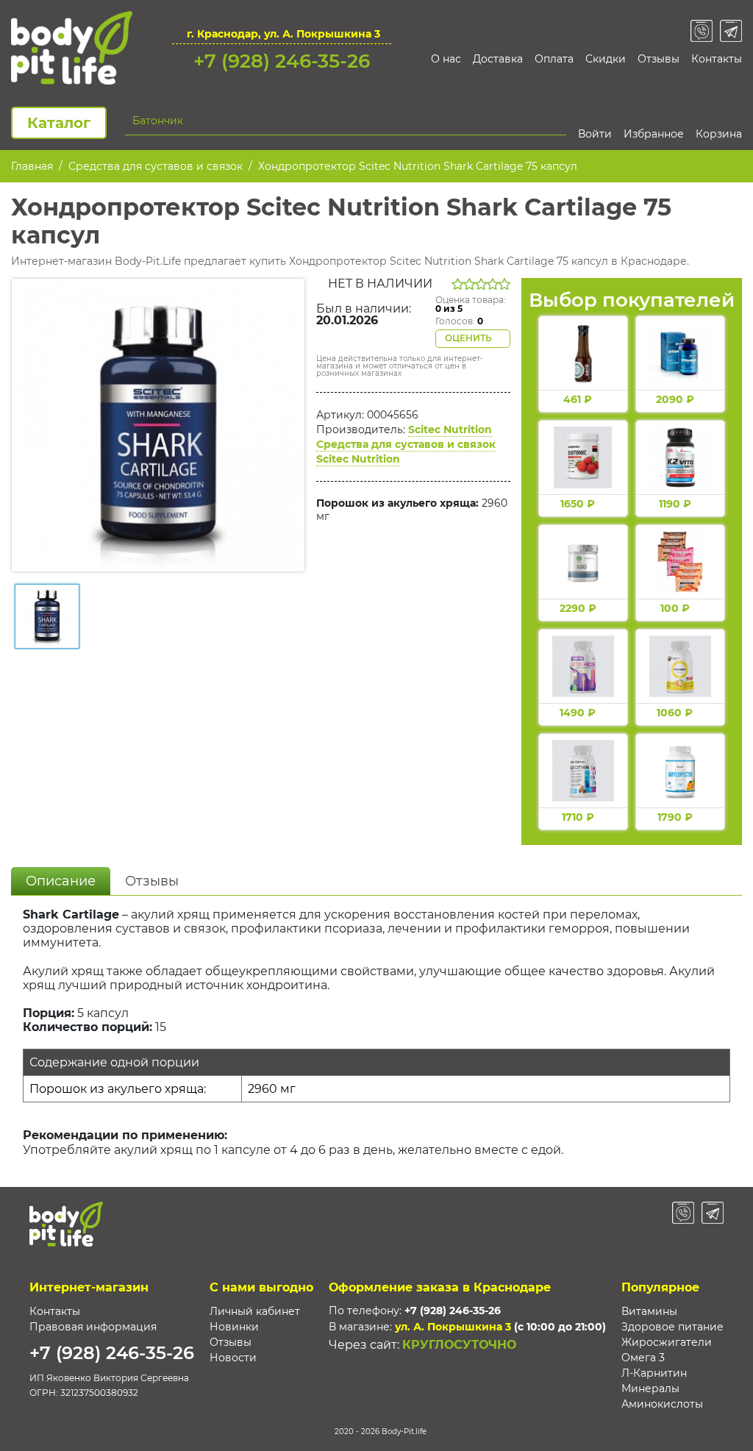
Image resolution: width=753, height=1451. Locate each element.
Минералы (650, 1388)
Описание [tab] (61, 881)
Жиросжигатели (666, 1342)
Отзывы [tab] (152, 881)
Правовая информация (93, 1326)
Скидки (605, 58)
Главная (32, 166)
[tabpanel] (376, 1039)
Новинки (234, 1326)
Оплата (554, 58)
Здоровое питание (672, 1326)
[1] (557, 121)
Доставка (498, 58)
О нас (446, 58)
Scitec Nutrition (450, 429)
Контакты (716, 58)
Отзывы (658, 58)
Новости (233, 1357)
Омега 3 (643, 1357)
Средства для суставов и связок (155, 166)
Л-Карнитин (654, 1373)
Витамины (649, 1311)
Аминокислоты (662, 1404)
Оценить (469, 337)
